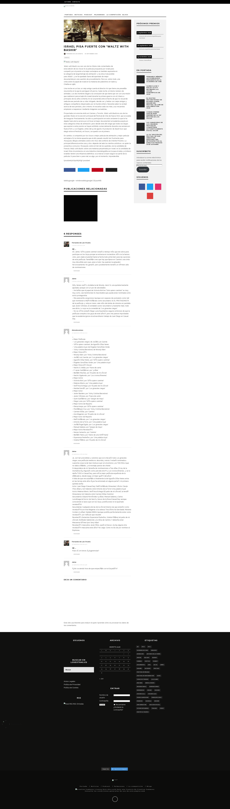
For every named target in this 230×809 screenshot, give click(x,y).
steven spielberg (143, 708)
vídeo (162, 708)
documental (141, 664)
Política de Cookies (71, 688)
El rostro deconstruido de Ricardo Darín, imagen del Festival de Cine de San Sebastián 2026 (154, 103)
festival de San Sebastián (145, 675)
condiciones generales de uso (111, 791)
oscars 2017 (141, 693)
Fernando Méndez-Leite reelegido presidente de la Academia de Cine (154, 79)
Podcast (88, 15)
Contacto (76, 2)
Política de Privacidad (72, 684)
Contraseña (103, 701)
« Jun (101, 679)
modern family (141, 686)
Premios (67, 57)
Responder (77, 270)
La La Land (155, 679)
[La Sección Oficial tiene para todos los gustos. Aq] (86, 757)
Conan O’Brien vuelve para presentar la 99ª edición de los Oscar (153, 115)
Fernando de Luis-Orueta (74, 53)
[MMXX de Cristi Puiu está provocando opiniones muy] (86, 735)
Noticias (78, 15)
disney (155, 661)
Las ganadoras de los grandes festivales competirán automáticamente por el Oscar (154, 126)
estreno (147, 668)
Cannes (139, 661)
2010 (143, 646)
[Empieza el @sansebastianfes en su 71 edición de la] (143, 758)
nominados (140, 690)
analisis (154, 650)
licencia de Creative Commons (140, 789)
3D (138, 646)
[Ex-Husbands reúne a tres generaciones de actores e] (143, 736)
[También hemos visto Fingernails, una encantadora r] (86, 746)
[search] (91, 669)
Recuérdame (121, 705)
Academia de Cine (142, 650)
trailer (154, 708)
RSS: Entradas (78, 704)
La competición (114, 15)
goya (158, 675)
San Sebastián (141, 704)
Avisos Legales (69, 681)
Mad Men (139, 682)
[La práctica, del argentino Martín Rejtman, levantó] (30, 735)
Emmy (162, 664)
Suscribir (143, 169)
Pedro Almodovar (142, 697)
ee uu (155, 664)
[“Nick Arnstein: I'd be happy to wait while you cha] (199, 758)
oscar (149, 690)
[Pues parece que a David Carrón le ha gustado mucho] (30, 748)
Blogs (125, 15)
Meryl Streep (150, 682)
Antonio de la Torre (153, 653)
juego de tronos (142, 679)
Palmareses (99, 15)
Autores (67, 2)
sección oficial (155, 704)
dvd (149, 664)
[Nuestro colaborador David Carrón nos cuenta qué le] (30, 759)
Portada (69, 15)
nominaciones (154, 686)
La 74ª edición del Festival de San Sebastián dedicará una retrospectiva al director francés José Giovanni (154, 139)
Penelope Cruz (156, 697)
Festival (156, 668)
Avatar (139, 657)
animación (140, 653)
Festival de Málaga (143, 672)
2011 (149, 646)
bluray (154, 657)
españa (139, 668)
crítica (147, 661)
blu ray (146, 657)
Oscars (157, 690)
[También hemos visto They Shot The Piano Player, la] (199, 748)
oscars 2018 (152, 693)
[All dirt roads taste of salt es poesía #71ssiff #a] (199, 735)
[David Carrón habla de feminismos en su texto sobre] (143, 748)
